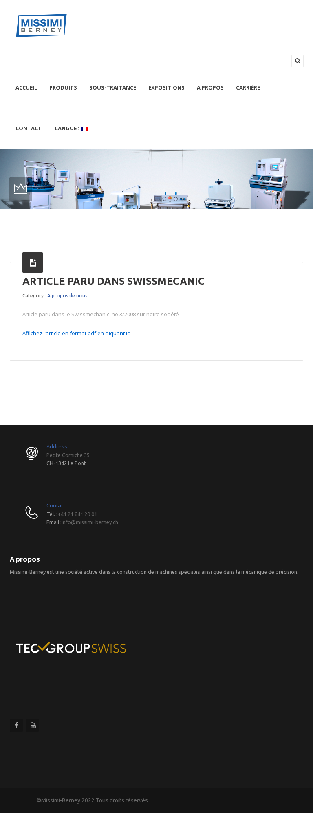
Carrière (248, 87)
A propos (210, 87)
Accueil (26, 87)
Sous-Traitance (112, 87)
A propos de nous (67, 295)
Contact (28, 128)
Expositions (166, 87)
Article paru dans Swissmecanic (113, 281)
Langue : (67, 128)
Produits (63, 87)
